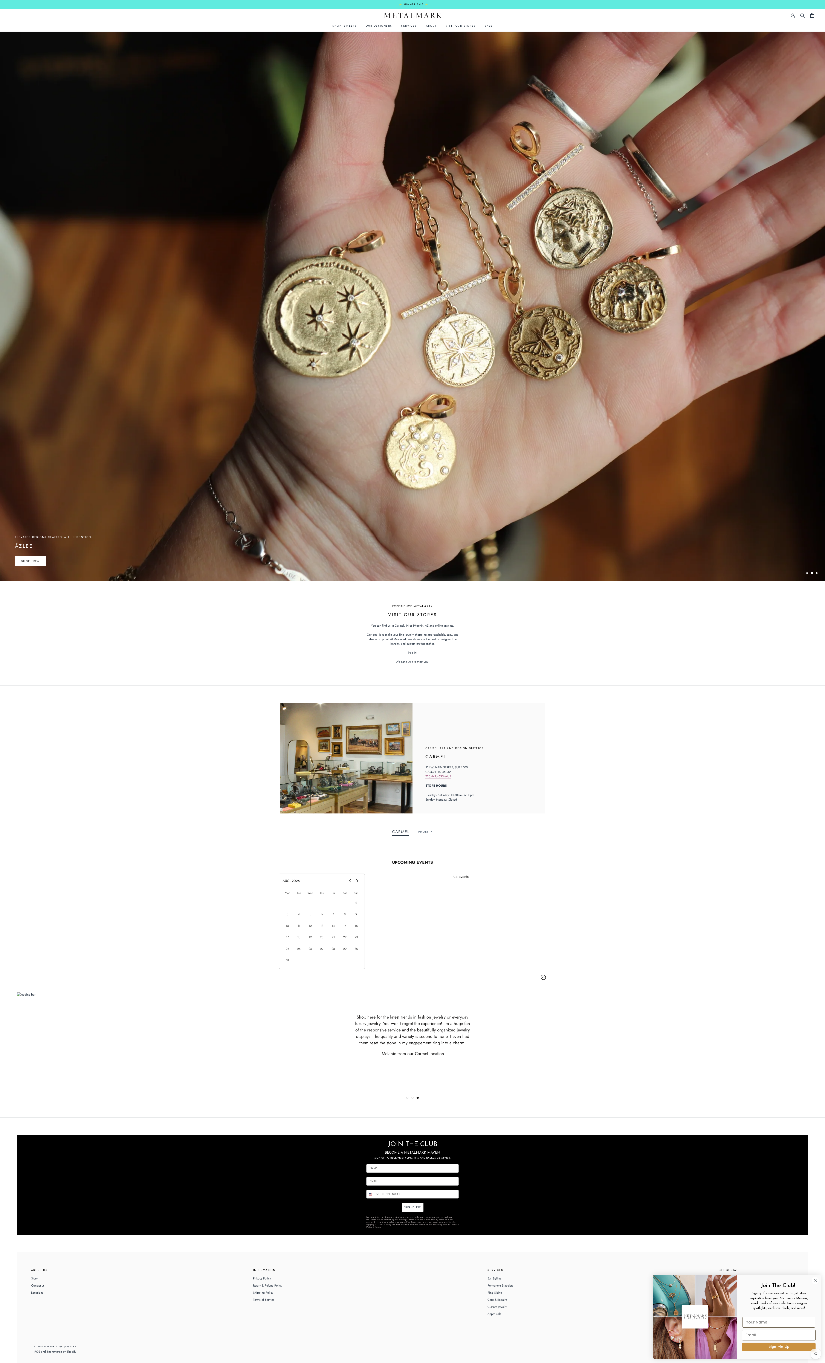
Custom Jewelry (497, 1307)
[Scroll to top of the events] (543, 977)
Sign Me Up (778, 1347)
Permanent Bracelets (500, 1285)
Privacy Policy (262, 1278)
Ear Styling (494, 1278)
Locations (37, 1292)
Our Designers (379, 26)
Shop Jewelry (344, 26)
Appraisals (494, 1314)
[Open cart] (812, 15)
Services (409, 26)
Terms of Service (263, 1300)
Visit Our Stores (461, 26)
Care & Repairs (497, 1300)
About (431, 26)
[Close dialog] (815, 1280)
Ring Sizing (494, 1292)
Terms (378, 1227)
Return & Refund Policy (267, 1285)
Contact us (37, 1285)
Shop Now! (31, 561)
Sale (489, 26)
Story (34, 1278)
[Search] (802, 15)
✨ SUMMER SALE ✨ (413, 4)
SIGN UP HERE (412, 1207)
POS (37, 1351)
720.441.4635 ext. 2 (438, 776)
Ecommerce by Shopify (61, 1351)
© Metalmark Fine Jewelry (55, 1346)
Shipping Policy (263, 1292)
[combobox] (373, 1194)
